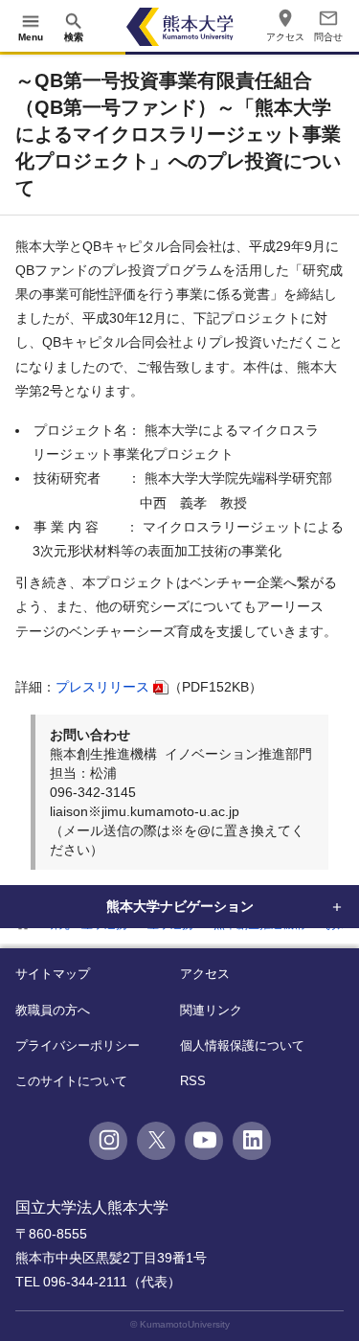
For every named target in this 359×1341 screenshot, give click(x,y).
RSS (193, 1081)
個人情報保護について (242, 1045)
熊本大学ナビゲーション (180, 906)
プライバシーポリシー (77, 1045)
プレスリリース (102, 686)
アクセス (205, 973)
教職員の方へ (52, 1010)
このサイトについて (71, 1081)
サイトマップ (52, 973)
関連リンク (211, 1010)
